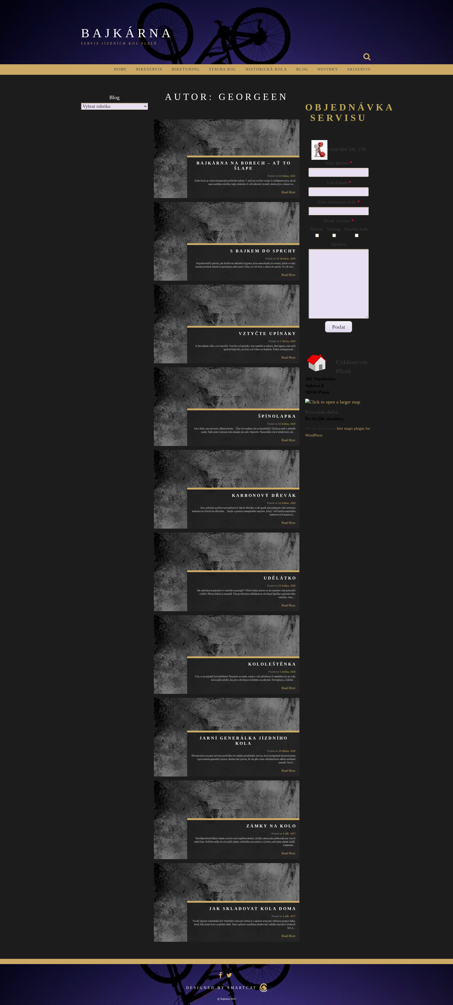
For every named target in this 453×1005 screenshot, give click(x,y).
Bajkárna (127, 33)
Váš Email (338, 182)
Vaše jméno (338, 163)
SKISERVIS (359, 69)
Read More (288, 192)
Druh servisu (339, 221)
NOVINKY (327, 69)
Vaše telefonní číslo (339, 202)
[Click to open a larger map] (332, 401)
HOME (120, 69)
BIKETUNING (186, 69)
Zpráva (338, 244)
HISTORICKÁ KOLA (266, 69)
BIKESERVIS (149, 69)
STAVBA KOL (222, 69)
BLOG (302, 69)
